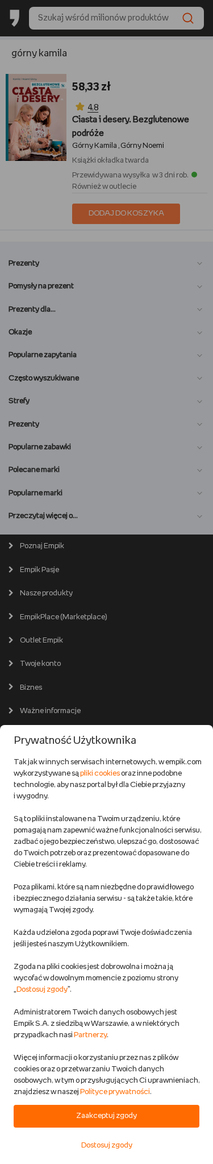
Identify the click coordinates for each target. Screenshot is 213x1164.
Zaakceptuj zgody (106, 1116)
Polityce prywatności (115, 1092)
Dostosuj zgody (42, 989)
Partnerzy (90, 1035)
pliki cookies (100, 773)
